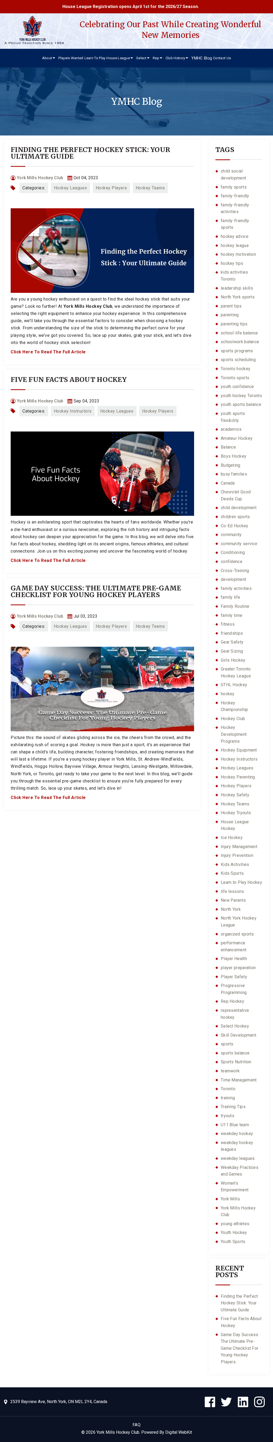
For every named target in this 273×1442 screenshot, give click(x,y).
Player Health (234, 958)
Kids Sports (232, 873)
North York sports (238, 296)
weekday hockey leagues (237, 1146)
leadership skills (237, 288)
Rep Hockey (232, 1001)
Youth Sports (233, 1241)
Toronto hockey (235, 368)
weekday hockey (237, 1133)
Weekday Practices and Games (239, 1171)
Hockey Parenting (238, 777)
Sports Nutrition (236, 1061)
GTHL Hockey (234, 684)
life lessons (232, 891)
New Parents (233, 900)
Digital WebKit (178, 1432)
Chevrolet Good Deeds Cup (236, 495)
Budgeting (230, 465)
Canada (228, 483)
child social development (233, 175)
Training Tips (233, 1106)
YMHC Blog (201, 58)
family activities (236, 588)
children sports (235, 516)
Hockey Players (111, 187)
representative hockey (235, 1014)
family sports (234, 187)
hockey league (235, 245)
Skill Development (238, 1035)
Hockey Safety (235, 794)
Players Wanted (70, 58)
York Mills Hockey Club (87, 306)
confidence (231, 561)
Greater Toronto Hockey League (236, 672)
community (231, 534)
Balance (228, 447)
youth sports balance (241, 404)
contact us (222, 58)
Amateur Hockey (236, 438)
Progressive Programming (234, 989)
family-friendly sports (235, 224)
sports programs (237, 350)
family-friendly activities (235, 208)
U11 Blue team (235, 1124)
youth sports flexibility (233, 417)
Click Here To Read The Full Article (48, 351)
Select (141, 58)
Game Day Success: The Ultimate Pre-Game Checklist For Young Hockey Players (96, 591)
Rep (156, 58)
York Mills (230, 1198)
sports (227, 1043)
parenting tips (234, 323)
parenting (230, 314)
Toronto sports (235, 377)
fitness (228, 624)
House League (118, 58)
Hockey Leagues (70, 187)
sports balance (235, 1053)
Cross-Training (235, 570)
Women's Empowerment (234, 1187)
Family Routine (235, 606)
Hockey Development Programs (234, 734)
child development (238, 507)
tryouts (227, 1115)
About (47, 58)
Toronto (228, 1088)
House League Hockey (235, 825)
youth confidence (237, 386)
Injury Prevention (237, 855)
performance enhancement (233, 946)
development (233, 579)
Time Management (239, 1080)
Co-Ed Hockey (234, 525)
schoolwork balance (240, 341)
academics (231, 429)
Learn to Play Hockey (241, 882)
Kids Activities (235, 864)
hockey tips (232, 263)
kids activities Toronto (234, 276)
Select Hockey (235, 1026)
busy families (234, 474)
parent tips (231, 306)
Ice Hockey (232, 837)
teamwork (230, 1070)
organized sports (237, 934)
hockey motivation (238, 254)
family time (231, 615)
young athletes (235, 1223)
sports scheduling (238, 359)
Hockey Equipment (239, 750)
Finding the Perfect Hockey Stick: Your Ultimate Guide (90, 153)
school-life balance (239, 332)
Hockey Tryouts (236, 812)
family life (230, 597)
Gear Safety (232, 642)
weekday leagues (238, 1158)
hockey (228, 693)
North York (231, 909)
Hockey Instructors (73, 411)
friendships (232, 633)
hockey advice (234, 236)
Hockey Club (233, 718)
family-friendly (235, 195)
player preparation (238, 967)
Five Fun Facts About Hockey (69, 379)
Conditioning (233, 552)
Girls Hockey (233, 660)
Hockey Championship (234, 706)
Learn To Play (95, 58)
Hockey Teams (150, 187)
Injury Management (239, 846)
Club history (175, 58)
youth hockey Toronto (241, 395)
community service (239, 543)
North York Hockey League (238, 922)
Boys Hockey (233, 456)
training (228, 1097)
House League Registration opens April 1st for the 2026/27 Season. (106, 6)
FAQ (137, 1424)
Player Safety (234, 976)
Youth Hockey (234, 1232)
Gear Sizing (232, 651)
